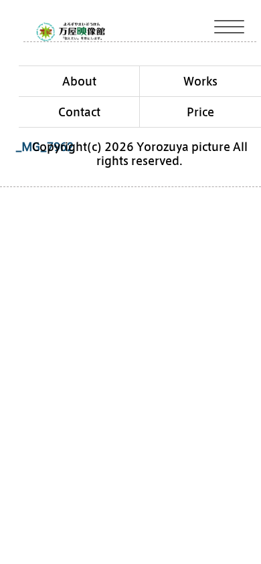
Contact (79, 112)
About (79, 81)
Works (200, 81)
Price (200, 112)
